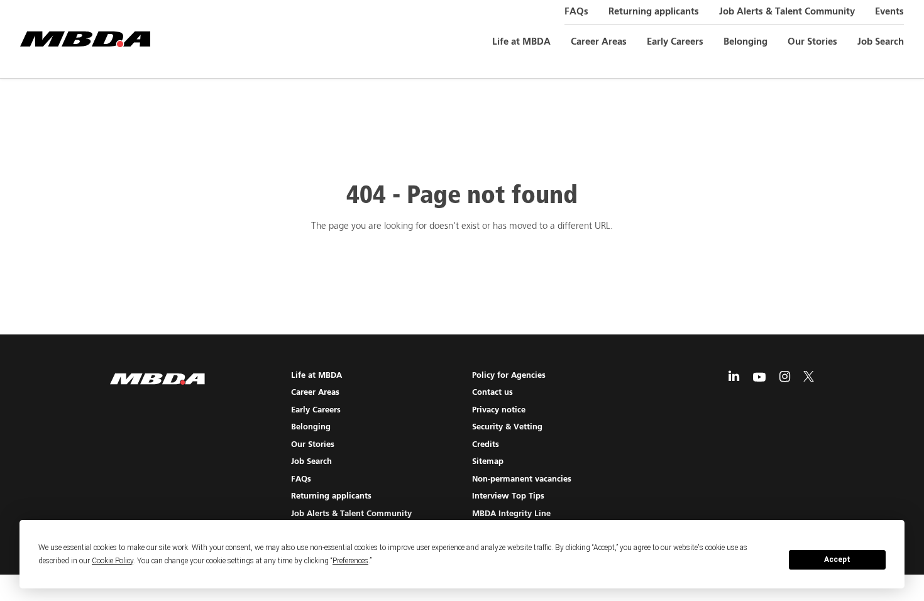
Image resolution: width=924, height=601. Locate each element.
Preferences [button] (350, 560)
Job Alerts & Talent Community (787, 11)
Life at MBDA (521, 42)
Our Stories (812, 42)
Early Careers (675, 42)
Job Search (880, 42)
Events (889, 11)
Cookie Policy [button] (112, 560)
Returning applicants (653, 11)
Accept (837, 559)
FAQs (576, 11)
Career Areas (599, 42)
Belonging (745, 42)
